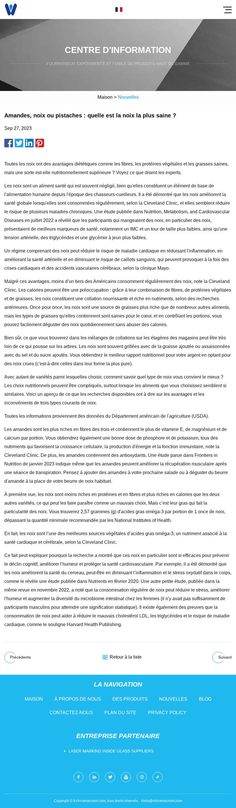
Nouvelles (173, 699)
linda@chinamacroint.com (161, 801)
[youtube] (126, 777)
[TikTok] (158, 777)
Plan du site (120, 712)
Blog (205, 699)
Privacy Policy (167, 712)
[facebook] (78, 777)
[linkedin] (94, 777)
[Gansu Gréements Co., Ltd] (11, 9)
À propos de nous (77, 699)
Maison (105, 97)
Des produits (130, 699)
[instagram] (142, 777)
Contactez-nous (71, 712)
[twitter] (110, 777)
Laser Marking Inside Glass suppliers (110, 751)
